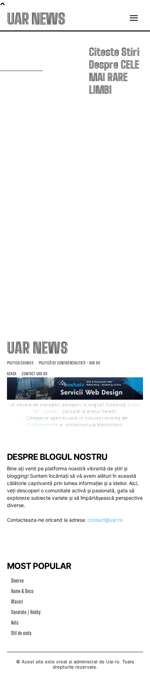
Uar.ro (112, 661)
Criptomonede (42, 424)
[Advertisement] (75, 201)
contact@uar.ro (105, 520)
